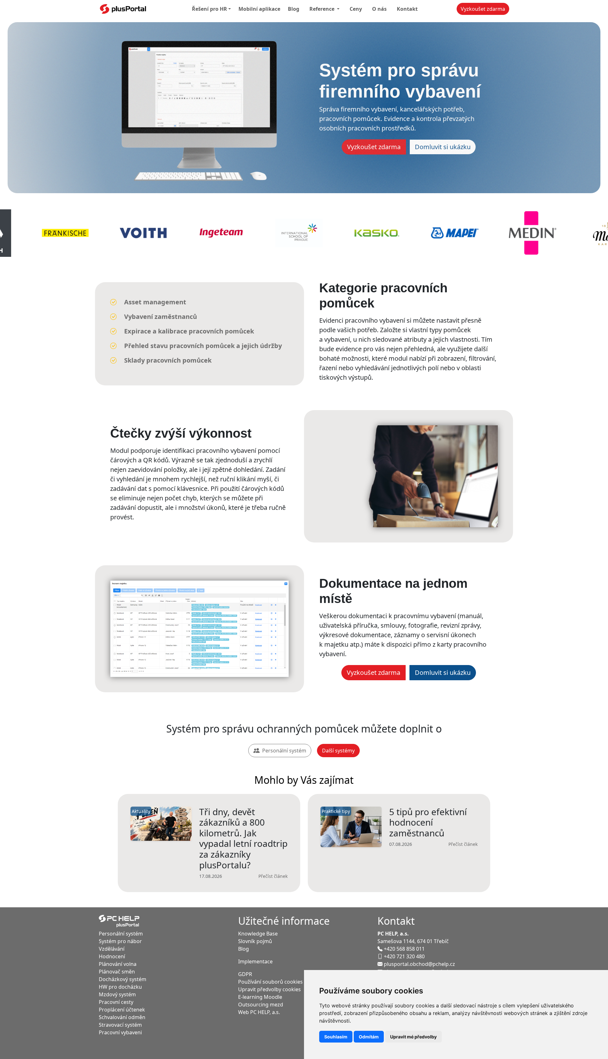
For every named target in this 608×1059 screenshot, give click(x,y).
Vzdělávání (111, 948)
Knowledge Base (258, 933)
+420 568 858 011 (404, 948)
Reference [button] (322, 8)
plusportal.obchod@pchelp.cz (419, 964)
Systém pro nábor (120, 941)
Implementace (255, 961)
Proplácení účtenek (122, 1009)
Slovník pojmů (255, 941)
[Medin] (428, 233)
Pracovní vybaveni (120, 1032)
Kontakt (407, 8)
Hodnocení (112, 956)
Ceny (356, 8)
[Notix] (584, 233)
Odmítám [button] (369, 1036)
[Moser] (506, 232)
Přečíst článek (273, 876)
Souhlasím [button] (335, 1036)
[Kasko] (272, 233)
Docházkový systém (122, 979)
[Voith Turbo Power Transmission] (38, 232)
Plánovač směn (117, 971)
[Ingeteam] (116, 233)
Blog (293, 8)
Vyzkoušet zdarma (483, 8)
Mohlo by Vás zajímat (304, 780)
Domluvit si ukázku (443, 147)
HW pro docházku (120, 986)
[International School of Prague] (194, 233)
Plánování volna (117, 964)
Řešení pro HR (209, 8)
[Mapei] (350, 232)
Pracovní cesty (116, 1002)
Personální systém (284, 750)
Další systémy (338, 750)
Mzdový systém (117, 994)
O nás (379, 8)
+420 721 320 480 (404, 956)
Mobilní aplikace (259, 8)
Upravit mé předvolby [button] (413, 1036)
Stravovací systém (120, 1024)
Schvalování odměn (122, 1017)
